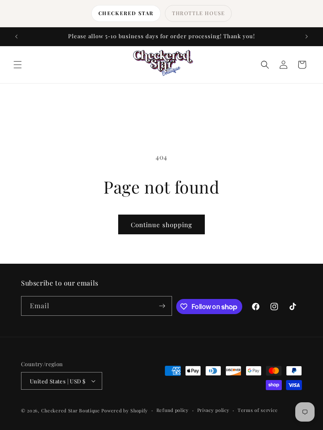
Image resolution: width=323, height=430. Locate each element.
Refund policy (172, 410)
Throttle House (198, 13)
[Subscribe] (162, 306)
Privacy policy (213, 410)
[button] (17, 64)
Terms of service (258, 410)
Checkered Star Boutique (70, 410)
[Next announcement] (306, 36)
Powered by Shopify (124, 410)
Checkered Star (126, 13)
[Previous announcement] (16, 36)
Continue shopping (161, 224)
